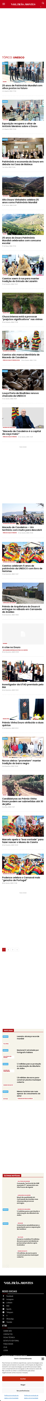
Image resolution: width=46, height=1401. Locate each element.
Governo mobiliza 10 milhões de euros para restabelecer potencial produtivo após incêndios (28, 1242)
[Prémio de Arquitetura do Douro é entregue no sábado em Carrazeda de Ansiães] (23, 593)
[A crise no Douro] (23, 634)
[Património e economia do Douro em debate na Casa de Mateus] (23, 148)
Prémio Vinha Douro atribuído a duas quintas (23, 724)
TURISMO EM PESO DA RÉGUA (25, 1098)
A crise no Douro (11, 647)
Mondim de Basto (8, 1085)
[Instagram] (3, 1299)
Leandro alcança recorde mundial (28, 1037)
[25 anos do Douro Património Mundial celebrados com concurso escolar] (23, 224)
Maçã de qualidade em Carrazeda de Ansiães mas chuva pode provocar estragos (27, 1200)
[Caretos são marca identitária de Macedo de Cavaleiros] (23, 341)
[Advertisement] (23, 29)
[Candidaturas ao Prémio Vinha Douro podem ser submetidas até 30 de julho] (23, 785)
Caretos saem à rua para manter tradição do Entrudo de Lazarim (20, 280)
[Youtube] (3, 1322)
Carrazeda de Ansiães (9, 602)
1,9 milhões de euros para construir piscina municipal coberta (29, 1079)
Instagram (10, 1299)
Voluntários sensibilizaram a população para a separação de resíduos (28, 1227)
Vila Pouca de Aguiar (7, 1057)
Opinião (5, 643)
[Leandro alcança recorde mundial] (9, 1040)
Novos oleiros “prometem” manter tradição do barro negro (21, 762)
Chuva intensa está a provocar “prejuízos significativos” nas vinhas (22, 318)
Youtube (9, 1322)
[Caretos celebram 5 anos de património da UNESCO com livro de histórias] (23, 552)
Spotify (8, 1309)
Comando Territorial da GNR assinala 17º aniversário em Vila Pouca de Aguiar (28, 1185)
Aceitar (23, 1379)
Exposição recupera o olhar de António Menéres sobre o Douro (19, 125)
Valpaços (20, 1237)
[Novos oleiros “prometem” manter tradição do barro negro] (23, 747)
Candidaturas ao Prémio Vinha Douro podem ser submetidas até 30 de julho (22, 801)
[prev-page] (4, 1266)
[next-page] (17, 949)
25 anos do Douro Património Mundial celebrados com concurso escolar (21, 240)
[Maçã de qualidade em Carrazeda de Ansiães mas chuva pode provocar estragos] (9, 1200)
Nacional (5, 196)
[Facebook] (3, 1296)
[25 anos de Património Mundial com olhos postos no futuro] (23, 72)
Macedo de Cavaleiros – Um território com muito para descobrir (22, 529)
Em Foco (5, 1098)
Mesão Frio (6, 313)
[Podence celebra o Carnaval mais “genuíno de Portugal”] (23, 864)
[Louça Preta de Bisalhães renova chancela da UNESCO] (23, 379)
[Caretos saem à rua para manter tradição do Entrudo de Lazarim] (23, 265)
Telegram (9, 1312)
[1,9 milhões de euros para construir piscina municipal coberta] (9, 1081)
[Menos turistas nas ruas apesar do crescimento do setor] (9, 1095)
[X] (3, 1315)
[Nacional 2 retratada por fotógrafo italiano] (9, 1054)
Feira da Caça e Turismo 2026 (11, 360)
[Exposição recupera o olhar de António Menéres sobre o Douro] (23, 110)
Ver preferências (23, 1391)
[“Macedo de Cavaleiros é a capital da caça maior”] (23, 417)
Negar (23, 1385)
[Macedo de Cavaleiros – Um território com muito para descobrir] (23, 513)
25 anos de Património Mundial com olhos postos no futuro (22, 87)
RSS (7, 1306)
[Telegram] (3, 1312)
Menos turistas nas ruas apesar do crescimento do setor (28, 1093)
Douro (5, 81)
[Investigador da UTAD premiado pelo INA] (23, 671)
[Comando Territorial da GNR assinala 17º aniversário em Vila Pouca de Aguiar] (9, 1186)
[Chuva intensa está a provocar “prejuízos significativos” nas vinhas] (23, 303)
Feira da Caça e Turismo (10, 436)
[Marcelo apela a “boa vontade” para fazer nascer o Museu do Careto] (23, 826)
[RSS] (3, 1306)
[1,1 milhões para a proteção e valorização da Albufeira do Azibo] (9, 1067)
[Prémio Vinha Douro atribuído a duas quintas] (23, 709)
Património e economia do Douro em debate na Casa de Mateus (23, 163)
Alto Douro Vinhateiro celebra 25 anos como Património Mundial (20, 201)
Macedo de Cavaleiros (9, 351)
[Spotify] (3, 1309)
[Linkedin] (3, 1302)
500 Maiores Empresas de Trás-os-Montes (15, 650)
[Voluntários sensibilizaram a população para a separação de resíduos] (9, 1228)
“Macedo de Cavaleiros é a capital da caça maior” (21, 432)
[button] (43, 1359)
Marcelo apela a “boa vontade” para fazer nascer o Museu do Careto (22, 841)
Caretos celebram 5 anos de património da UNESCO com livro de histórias (22, 568)
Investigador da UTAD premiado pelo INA (23, 686)
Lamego (5, 274)
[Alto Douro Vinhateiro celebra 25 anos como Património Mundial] (23, 186)
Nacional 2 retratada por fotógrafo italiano (28, 1051)
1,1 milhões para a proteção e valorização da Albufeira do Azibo (29, 1066)
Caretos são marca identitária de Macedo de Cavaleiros (21, 356)
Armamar (5, 119)
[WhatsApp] (3, 1319)
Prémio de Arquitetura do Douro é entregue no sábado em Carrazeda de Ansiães (22, 609)
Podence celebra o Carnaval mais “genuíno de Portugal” (21, 879)
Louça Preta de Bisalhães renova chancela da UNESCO (20, 394)
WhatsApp (10, 1319)
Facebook (9, 1296)
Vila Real (5, 158)
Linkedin (9, 1303)
